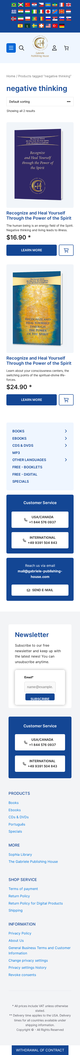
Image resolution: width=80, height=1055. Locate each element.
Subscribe (40, 698)
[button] (66, 250)
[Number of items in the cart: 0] (66, 48)
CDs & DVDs (22, 445)
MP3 (16, 453)
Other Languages (29, 460)
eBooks (19, 438)
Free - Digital (24, 474)
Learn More (31, 250)
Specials (20, 481)
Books (18, 431)
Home (10, 76)
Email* (28, 677)
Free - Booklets (27, 467)
